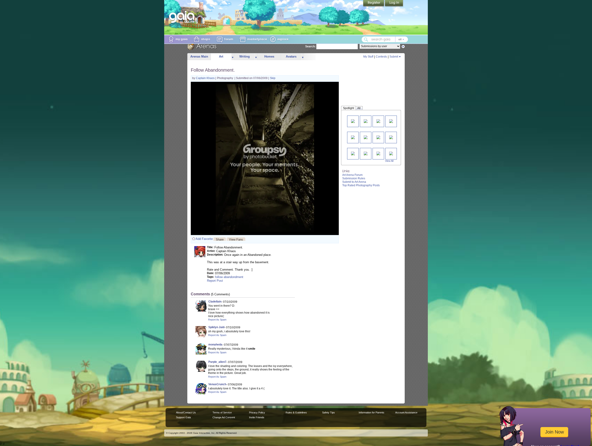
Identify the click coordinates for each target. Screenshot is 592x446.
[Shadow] (391, 153)
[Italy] (353, 120)
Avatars (291, 56)
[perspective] (391, 120)
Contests (381, 56)
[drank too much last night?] (365, 153)
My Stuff (368, 56)
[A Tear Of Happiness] (353, 137)
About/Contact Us (186, 412)
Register (374, 3)
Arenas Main (199, 56)
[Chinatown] (391, 137)
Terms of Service (222, 412)
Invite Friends (256, 417)
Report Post (215, 280)
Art (221, 56)
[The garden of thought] (353, 153)
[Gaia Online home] (183, 17)
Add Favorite (204, 239)
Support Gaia (183, 417)
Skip (272, 78)
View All (389, 160)
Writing (244, 56)
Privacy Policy (257, 412)
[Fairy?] (378, 120)
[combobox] (385, 39)
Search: (310, 46)
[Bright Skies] (365, 137)
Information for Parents (371, 412)
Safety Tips (328, 412)
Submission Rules (353, 178)
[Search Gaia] (366, 39)
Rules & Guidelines (296, 412)
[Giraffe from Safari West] (378, 137)
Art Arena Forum (352, 175)
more (232, 56)
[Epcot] (365, 120)
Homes (269, 56)
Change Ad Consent (224, 417)
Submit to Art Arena (354, 181)
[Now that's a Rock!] (378, 153)
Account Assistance (406, 412)
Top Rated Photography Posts (361, 185)
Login (394, 3)
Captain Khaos (205, 78)
